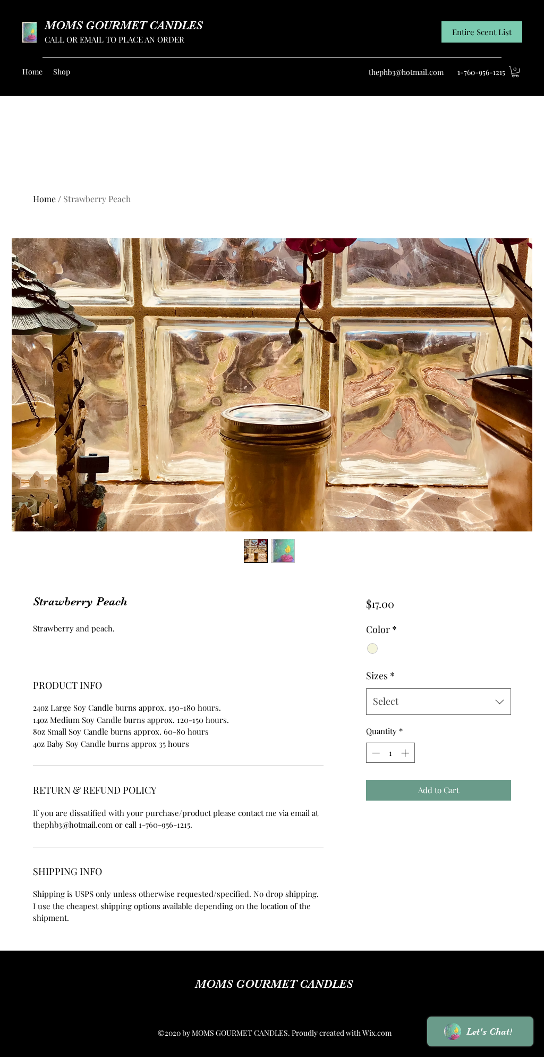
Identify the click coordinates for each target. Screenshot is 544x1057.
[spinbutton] (390, 753)
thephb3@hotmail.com (406, 72)
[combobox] (438, 701)
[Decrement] (375, 753)
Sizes (380, 675)
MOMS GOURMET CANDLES (123, 25)
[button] (515, 71)
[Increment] (406, 753)
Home (44, 198)
